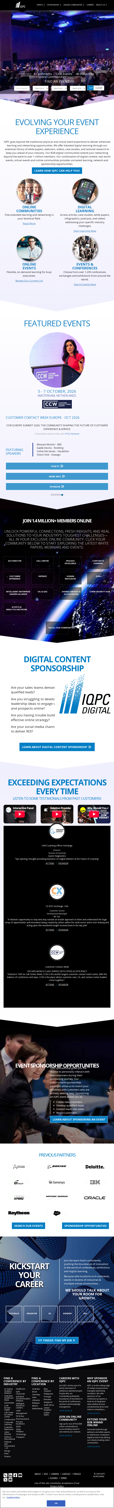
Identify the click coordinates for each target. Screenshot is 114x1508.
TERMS (64, 1478)
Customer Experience (9, 1428)
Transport (20, 1437)
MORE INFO (55, 476)
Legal (18, 1410)
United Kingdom (47, 1409)
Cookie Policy (13, 1497)
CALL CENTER (42, 560)
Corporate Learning (8, 1423)
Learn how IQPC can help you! (57, 170)
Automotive (9, 1403)
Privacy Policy (56, 1486)
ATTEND (50, 863)
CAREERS (55, 1473)
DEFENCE (42, 576)
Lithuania (36, 1400)
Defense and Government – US (9, 1445)
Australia (36, 1389)
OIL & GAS (42, 591)
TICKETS (55, 466)
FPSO (6, 1453)
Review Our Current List (29, 280)
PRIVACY (77, 1473)
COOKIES (54, 1478)
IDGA (98, 576)
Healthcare (20, 1389)
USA (85, 1313)
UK (49, 1313)
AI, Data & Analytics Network (8, 1391)
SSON (18, 1426)
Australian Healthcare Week (9, 1398)
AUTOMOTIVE (14, 560)
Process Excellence (20, 1422)
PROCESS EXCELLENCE (70, 562)
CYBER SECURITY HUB (99, 591)
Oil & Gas (20, 1416)
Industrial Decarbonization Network (23, 1398)
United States (46, 1413)
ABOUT (38, 1473)
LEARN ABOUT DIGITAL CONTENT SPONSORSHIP (55, 747)
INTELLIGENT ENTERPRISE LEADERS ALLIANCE (16, 592)
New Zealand (47, 1390)
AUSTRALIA (14, 1313)
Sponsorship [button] (53, 5)
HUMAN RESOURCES (70, 577)
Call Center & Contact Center (9, 1414)
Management (21, 1413)
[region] (57, 1497)
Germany (36, 1394)
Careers (90, 5)
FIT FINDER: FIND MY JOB (55, 1340)
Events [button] (40, 5)
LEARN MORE (64, 1410)
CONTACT (66, 1473)
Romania (47, 1399)
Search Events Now (85, 284)
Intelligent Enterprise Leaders (20, 1405)
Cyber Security (7, 1433)
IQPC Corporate (20, 1392)
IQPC (46, 1473)
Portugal (47, 1396)
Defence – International (9, 1438)
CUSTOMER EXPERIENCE (14, 577)
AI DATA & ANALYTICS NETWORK (16, 608)
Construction (9, 1419)
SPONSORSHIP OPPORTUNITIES (85, 1226)
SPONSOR (55, 486)
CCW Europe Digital (7, 1407)
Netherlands (37, 1408)
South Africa (49, 1405)
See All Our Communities (58, 627)
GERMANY (67, 1313)
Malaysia (35, 1403)
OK (56, 1503)
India (34, 1397)
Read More (29, 223)
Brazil (34, 1391)
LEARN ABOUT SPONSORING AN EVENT (79, 1119)
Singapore (48, 1402)
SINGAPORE (32, 1313)
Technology (21, 1434)
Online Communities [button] (73, 5)
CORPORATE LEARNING (98, 562)
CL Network (72, 430)
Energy (7, 1451)
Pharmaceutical (22, 1419)
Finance (7, 1456)
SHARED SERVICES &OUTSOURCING (71, 592)
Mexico (35, 1405)
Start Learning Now (85, 231)
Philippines (48, 1394)
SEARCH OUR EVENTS (28, 1226)
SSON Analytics (19, 1430)
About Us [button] (100, 5)
